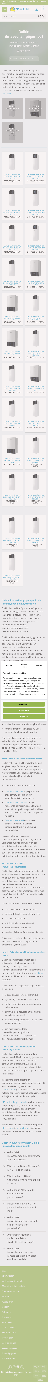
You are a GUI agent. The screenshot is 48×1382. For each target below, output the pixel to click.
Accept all (24, 704)
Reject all (24, 716)
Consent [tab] (8, 665)
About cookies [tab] (23, 665)
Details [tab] (39, 665)
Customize (24, 710)
